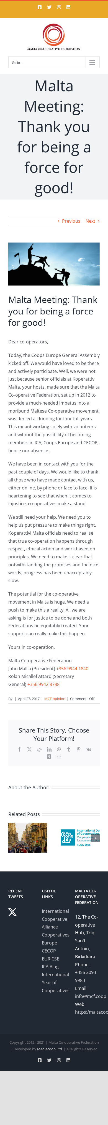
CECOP (49, 951)
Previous (71, 221)
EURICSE (50, 959)
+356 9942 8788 (43, 684)
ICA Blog (50, 966)
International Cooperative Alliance (55, 919)
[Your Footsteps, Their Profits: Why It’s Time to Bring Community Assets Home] (27, 826)
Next (90, 221)
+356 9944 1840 (72, 669)
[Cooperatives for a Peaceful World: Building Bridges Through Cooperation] (80, 826)
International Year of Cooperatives (56, 982)
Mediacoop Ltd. (50, 1048)
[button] (12, 838)
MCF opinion (54, 698)
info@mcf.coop (90, 996)
